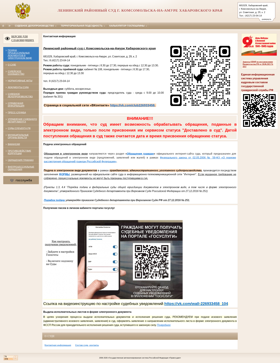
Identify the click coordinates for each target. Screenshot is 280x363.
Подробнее (164, 325)
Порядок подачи (54, 200)
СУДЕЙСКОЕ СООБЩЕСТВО (16, 72)
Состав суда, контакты (87, 345)
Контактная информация (58, 345)
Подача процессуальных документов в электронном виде (20, 54)
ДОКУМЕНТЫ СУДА (18, 87)
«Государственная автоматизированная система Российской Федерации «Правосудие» (144, 358)
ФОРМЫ (64, 174)
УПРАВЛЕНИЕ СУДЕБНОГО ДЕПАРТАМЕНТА (22, 120)
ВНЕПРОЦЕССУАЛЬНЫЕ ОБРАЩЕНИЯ (21, 168)
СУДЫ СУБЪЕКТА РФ (19, 128)
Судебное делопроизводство (35, 25)
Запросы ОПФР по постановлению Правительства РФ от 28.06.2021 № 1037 (258, 64)
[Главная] (3, 25)
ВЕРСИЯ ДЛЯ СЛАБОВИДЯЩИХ (22, 38)
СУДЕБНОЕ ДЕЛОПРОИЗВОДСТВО (20, 95)
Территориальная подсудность (82, 25)
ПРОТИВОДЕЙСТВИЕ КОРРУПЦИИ (19, 152)
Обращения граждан (140, 153)
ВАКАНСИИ (14, 144)
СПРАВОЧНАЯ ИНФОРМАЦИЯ (16, 104)
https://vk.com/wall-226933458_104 (196, 303)
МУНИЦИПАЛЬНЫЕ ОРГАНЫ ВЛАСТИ (18, 136)
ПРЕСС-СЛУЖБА (17, 112)
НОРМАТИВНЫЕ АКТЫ (20, 80)
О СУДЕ (12, 64)
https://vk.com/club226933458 (132, 105)
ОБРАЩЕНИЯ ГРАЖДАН (21, 160)
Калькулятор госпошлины (127, 25)
